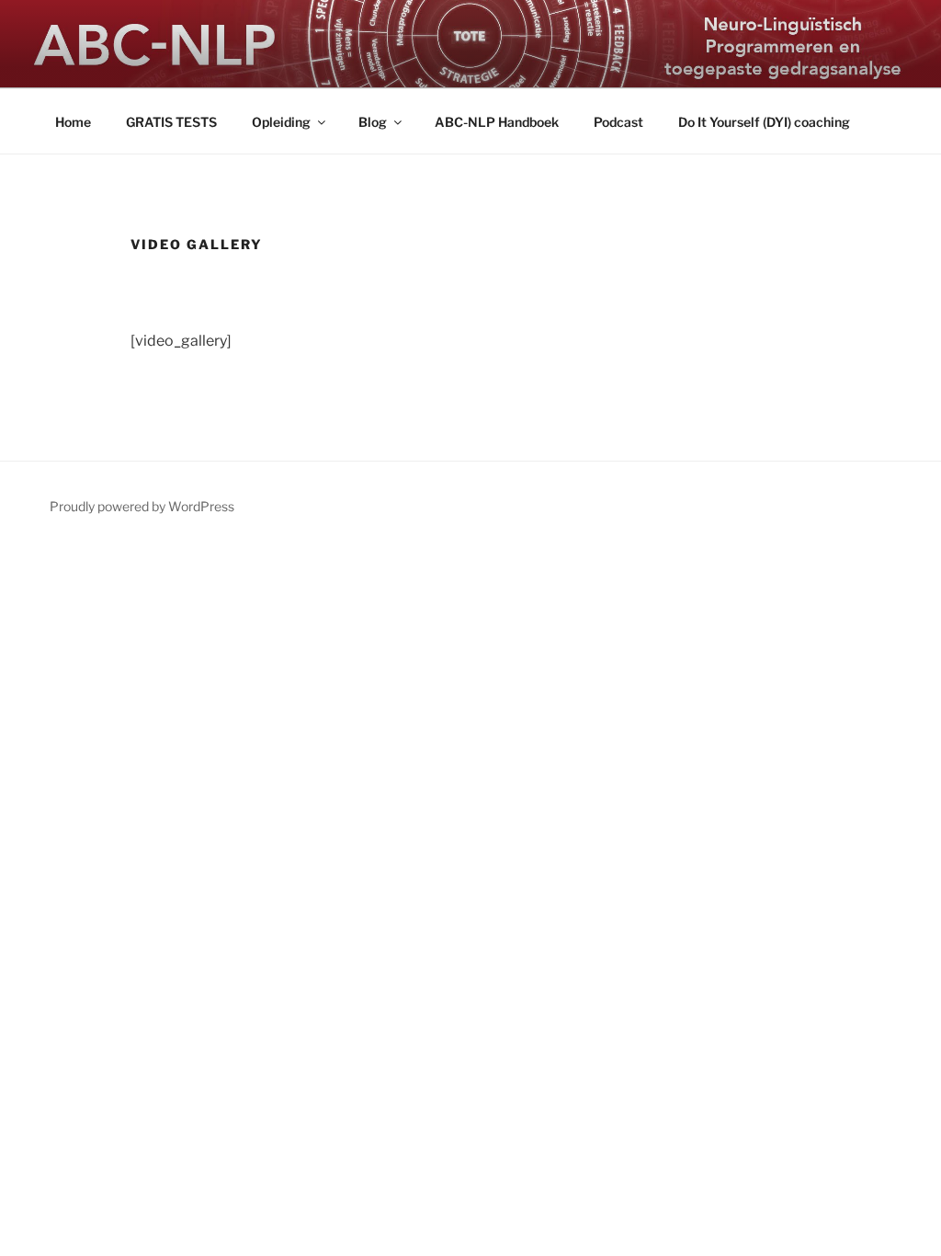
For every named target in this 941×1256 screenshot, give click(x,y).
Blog (372, 122)
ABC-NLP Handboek (497, 122)
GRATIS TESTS (171, 122)
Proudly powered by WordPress (142, 506)
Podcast (618, 122)
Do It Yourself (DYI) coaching (764, 122)
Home (73, 122)
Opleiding (281, 122)
